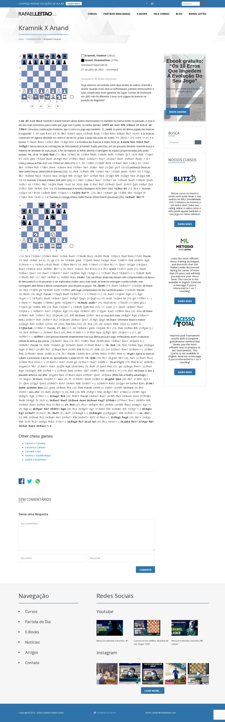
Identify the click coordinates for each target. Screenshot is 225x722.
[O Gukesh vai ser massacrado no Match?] (152, 673)
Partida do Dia (34, 39)
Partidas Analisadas (116, 13)
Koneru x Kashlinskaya (37, 455)
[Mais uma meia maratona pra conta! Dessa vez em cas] (175, 673)
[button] (32, 106)
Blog (179, 13)
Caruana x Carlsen (35, 447)
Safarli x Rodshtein (35, 459)
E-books (142, 13)
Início (21, 39)
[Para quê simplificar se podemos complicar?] (198, 673)
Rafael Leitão (197, 13)
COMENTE (145, 569)
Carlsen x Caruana (35, 443)
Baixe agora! (177, 111)
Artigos (31, 652)
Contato (32, 662)
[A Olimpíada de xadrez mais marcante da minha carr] (107, 673)
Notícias (32, 642)
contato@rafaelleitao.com (164, 712)
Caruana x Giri (33, 451)
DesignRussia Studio (106, 712)
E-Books (32, 632)
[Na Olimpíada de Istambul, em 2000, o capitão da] (130, 673)
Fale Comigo (161, 13)
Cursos (92, 13)
